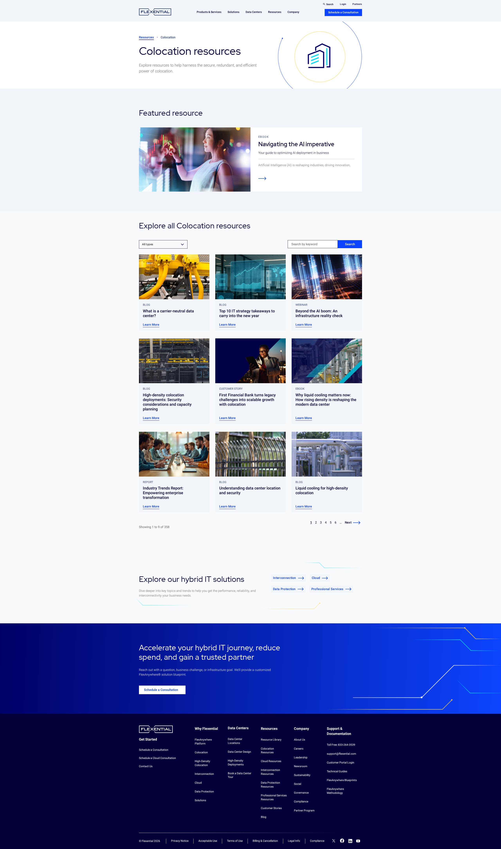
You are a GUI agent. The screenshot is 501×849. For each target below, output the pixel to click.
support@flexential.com (341, 753)
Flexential (155, 12)
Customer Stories (271, 808)
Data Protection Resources (270, 784)
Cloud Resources (271, 761)
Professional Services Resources (274, 797)
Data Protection (284, 589)
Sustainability (302, 775)
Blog (263, 816)
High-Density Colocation (202, 763)
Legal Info (294, 840)
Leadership (300, 757)
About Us (299, 739)
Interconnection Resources (270, 771)
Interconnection (284, 578)
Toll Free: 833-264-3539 (341, 744)
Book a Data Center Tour (239, 775)
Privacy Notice (179, 840)
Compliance (301, 801)
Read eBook (262, 178)
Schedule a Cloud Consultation (157, 758)
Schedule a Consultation (343, 12)
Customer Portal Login (340, 762)
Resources (146, 37)
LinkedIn (350, 841)
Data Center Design (239, 751)
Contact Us (145, 766)
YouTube (358, 841)
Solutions (200, 800)
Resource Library (271, 739)
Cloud (316, 578)
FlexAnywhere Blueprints (342, 780)
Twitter (333, 841)
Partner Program (304, 810)
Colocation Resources (267, 750)
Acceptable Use (207, 840)
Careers (298, 748)
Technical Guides (337, 771)
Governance (301, 792)
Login (343, 4)
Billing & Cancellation (265, 840)
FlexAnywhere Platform (203, 741)
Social (297, 783)
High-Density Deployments (236, 762)
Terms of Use (235, 840)
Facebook (342, 840)
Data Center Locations (235, 740)
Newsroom (300, 766)
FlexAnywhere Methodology (335, 790)
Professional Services (327, 589)
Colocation (201, 752)
